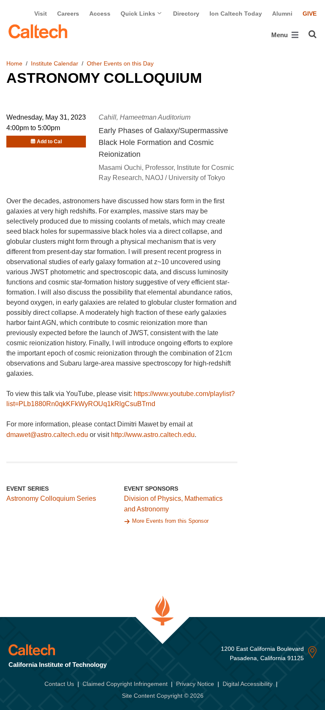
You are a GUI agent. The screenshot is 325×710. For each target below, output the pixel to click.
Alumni (282, 13)
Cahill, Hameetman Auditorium (144, 117)
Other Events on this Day (120, 63)
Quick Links (139, 13)
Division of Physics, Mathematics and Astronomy (173, 504)
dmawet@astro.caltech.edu (47, 434)
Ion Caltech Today (235, 13)
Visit (40, 13)
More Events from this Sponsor (170, 521)
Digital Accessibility (248, 683)
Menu (280, 34)
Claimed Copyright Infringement (125, 683)
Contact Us (59, 683)
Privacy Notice (195, 683)
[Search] (312, 34)
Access (99, 13)
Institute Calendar (54, 63)
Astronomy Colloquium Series (51, 498)
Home (14, 63)
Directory (186, 13)
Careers (68, 13)
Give (310, 13)
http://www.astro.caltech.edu (153, 434)
